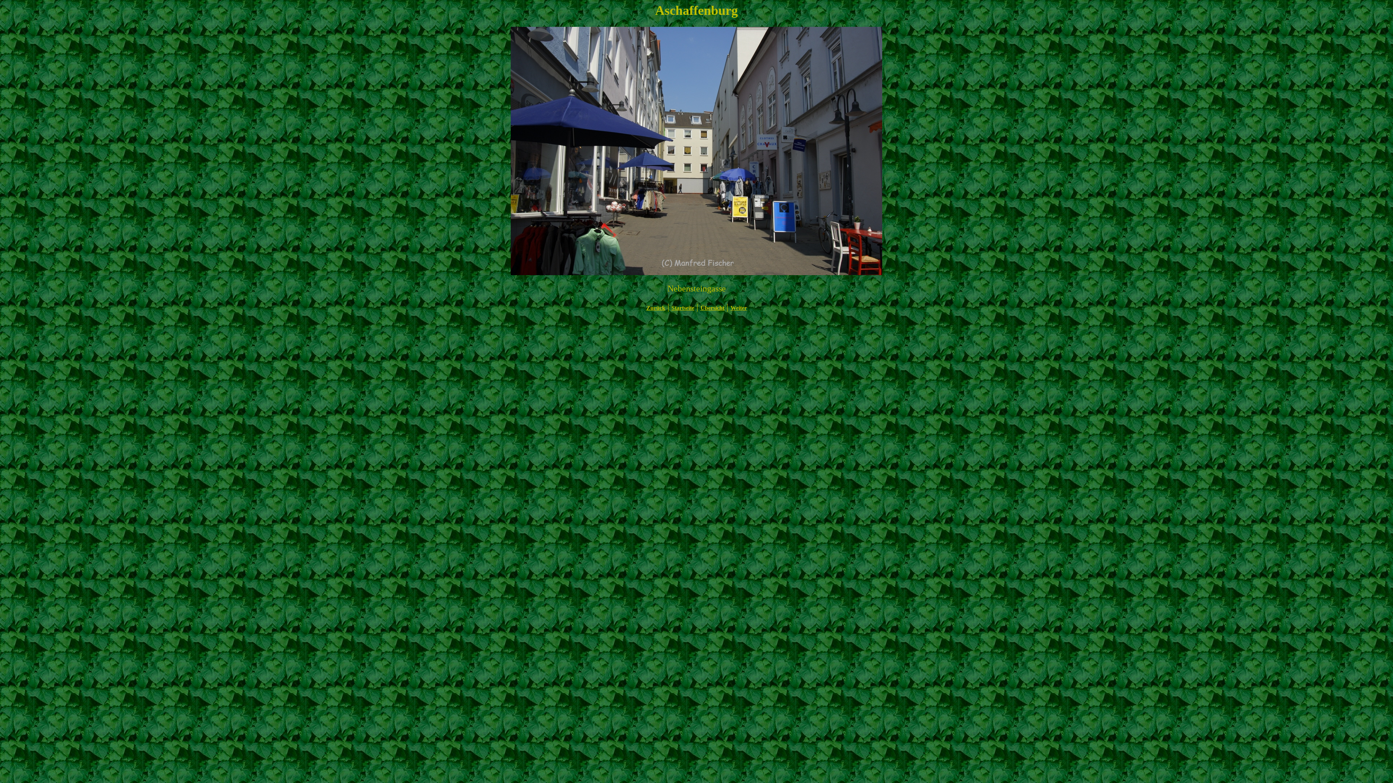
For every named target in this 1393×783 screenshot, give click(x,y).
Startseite (682, 308)
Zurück (655, 308)
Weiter (739, 308)
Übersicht (712, 308)
